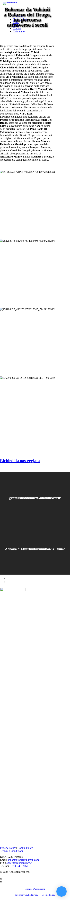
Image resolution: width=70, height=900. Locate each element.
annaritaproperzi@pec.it (19, 862)
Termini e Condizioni (11, 850)
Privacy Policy (8, 847)
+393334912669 (19, 866)
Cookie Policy (25, 847)
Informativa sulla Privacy (26, 895)
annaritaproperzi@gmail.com (23, 859)
